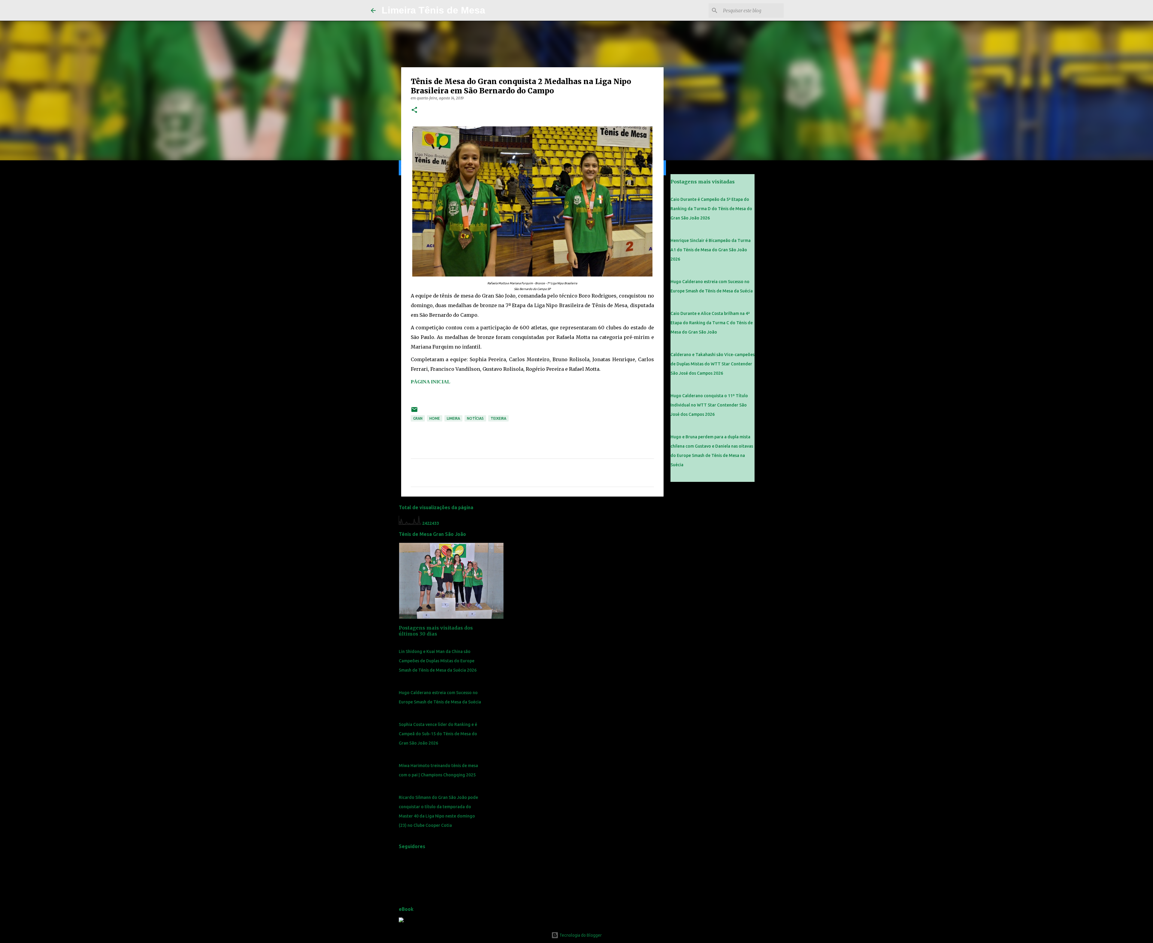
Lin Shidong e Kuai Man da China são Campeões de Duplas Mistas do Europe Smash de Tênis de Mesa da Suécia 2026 (438, 660)
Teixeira (498, 418)
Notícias (475, 418)
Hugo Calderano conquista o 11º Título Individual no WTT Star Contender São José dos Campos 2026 (709, 405)
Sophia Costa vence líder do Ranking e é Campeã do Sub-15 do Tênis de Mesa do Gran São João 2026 (438, 733)
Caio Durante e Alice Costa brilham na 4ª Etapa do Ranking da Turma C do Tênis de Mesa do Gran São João (711, 322)
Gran (417, 418)
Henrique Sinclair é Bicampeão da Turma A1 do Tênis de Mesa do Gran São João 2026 (710, 249)
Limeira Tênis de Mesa (433, 10)
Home (434, 418)
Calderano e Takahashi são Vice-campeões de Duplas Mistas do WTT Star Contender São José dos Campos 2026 (712, 364)
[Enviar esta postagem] (414, 412)
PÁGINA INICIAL (430, 381)
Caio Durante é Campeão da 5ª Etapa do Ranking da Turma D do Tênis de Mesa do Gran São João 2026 (711, 208)
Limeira (453, 418)
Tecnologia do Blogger (580, 935)
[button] (414, 110)
